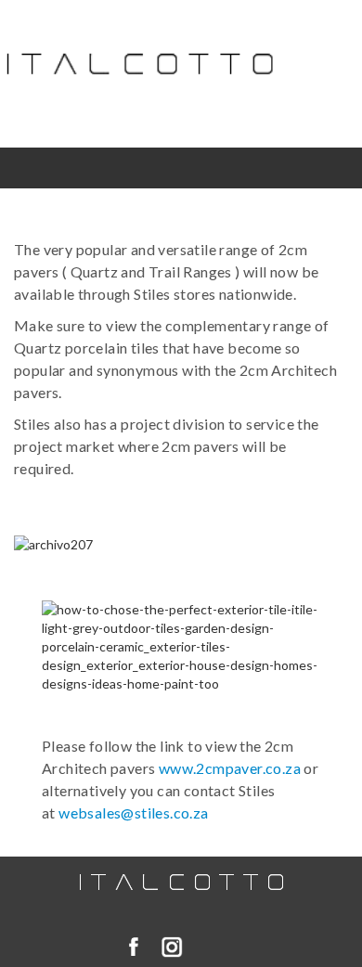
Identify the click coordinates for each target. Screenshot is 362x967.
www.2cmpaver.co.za (230, 768)
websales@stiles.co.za (133, 812)
